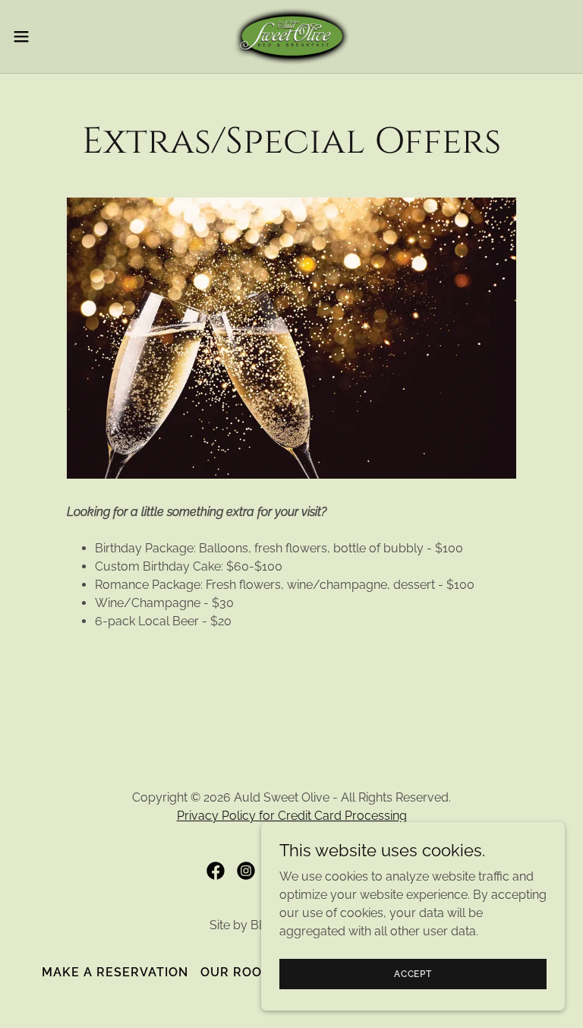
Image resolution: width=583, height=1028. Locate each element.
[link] (291, 36)
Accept (413, 973)
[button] (49, 36)
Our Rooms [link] (241, 972)
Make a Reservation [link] (115, 972)
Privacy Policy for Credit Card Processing (292, 815)
